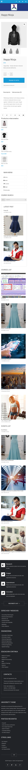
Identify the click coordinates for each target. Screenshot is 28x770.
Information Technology (7, 635)
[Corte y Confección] (13, 315)
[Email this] (23, 115)
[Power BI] (13, 285)
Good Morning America (6, 521)
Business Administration (7, 616)
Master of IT (4, 657)
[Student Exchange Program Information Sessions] (13, 538)
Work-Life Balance (5, 389)
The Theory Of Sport (6, 420)
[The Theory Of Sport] (13, 407)
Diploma (4, 665)
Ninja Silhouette (4, 139)
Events (5, 180)
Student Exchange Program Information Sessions (13, 551)
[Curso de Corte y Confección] (13, 225)
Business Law (5, 618)
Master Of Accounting (7, 659)
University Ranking (6, 730)
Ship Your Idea (4, 163)
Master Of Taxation (6, 655)
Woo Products (11, 85)
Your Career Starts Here (9, 261)
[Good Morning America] (13, 508)
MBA (3, 661)
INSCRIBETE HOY (13, 603)
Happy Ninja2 (4, 127)
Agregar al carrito (14, 80)
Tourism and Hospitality (7, 622)
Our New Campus (6, 732)
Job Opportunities (6, 749)
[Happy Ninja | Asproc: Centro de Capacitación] (14, 7)
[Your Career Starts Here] (13, 251)
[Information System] (13, 346)
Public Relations (5, 626)
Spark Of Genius (5, 728)
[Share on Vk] (19, 115)
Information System (6, 359)
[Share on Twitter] (6, 115)
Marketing (4, 624)
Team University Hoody (6, 151)
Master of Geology (6, 663)
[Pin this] (15, 115)
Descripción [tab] (6, 92)
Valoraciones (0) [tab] (17, 92)
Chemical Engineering (6, 639)
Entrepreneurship (5, 620)
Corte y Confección (5, 328)
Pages (5, 187)
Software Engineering (6, 644)
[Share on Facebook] (2, 115)
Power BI (6, 210)
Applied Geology (5, 646)
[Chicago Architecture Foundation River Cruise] (13, 477)
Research (4, 743)
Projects (3, 745)
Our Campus (4, 741)
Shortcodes (7, 190)
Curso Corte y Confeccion (7, 460)
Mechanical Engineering (7, 642)
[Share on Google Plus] (11, 115)
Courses (7, 183)
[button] (24, 24)
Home (6, 177)
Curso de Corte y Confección (11, 236)
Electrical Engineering (6, 641)
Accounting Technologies (7, 614)
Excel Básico (4, 430)
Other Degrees (5, 667)
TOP (14, 754)
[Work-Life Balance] (13, 376)
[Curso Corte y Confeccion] (13, 447)
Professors (4, 747)
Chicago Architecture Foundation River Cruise (12, 490)
